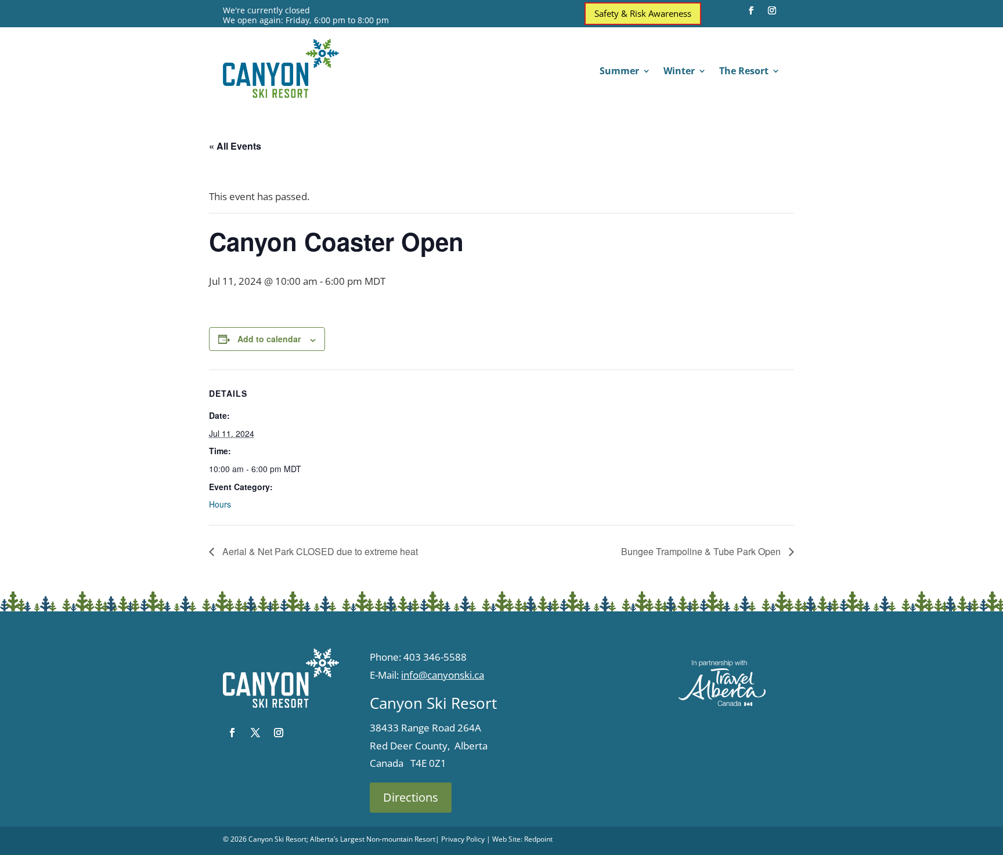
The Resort (744, 72)
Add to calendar (269, 339)
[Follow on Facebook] (751, 10)
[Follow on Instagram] (772, 10)
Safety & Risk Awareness (642, 13)
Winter (679, 72)
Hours (220, 504)
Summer (619, 72)
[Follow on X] (255, 732)
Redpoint (538, 839)
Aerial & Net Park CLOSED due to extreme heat (319, 551)
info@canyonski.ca (442, 675)
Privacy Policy (463, 839)
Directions (410, 797)
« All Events (235, 146)
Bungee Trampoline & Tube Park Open (702, 551)
